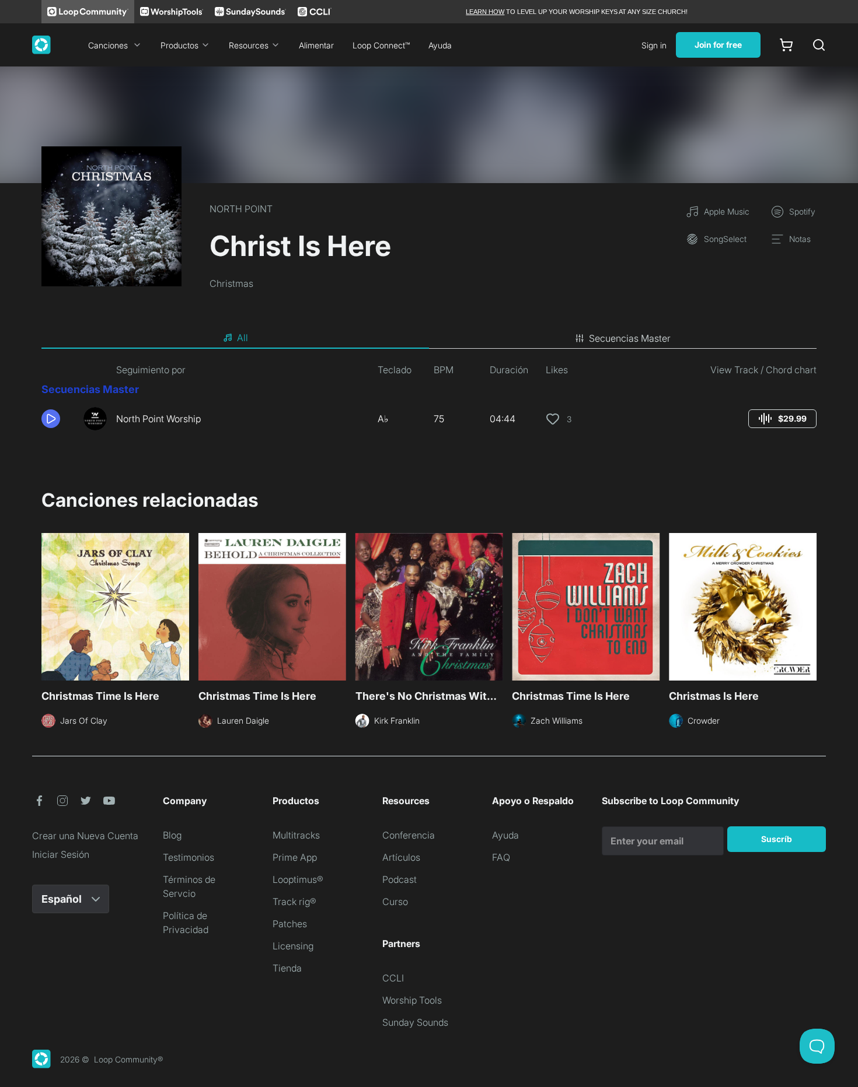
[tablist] (429, 338)
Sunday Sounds (415, 1022)
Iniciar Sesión (60, 854)
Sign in (654, 45)
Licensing (293, 946)
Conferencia (408, 835)
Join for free (718, 45)
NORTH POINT (241, 209)
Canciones (108, 45)
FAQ (501, 857)
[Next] (809, 605)
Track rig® (294, 901)
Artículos (401, 857)
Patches (290, 924)
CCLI (393, 978)
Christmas (231, 283)
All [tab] (242, 337)
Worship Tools (412, 1000)
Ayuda (440, 45)
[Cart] (786, 45)
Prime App (295, 857)
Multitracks (296, 835)
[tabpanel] (429, 401)
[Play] (50, 418)
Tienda (287, 968)
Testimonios (188, 857)
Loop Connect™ (381, 45)
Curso (395, 901)
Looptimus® (298, 879)
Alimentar (316, 45)
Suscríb (776, 839)
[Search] (819, 45)
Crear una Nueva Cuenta (85, 835)
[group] (782, 418)
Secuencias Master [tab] (630, 338)
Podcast (399, 879)
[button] (57, 418)
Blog (172, 835)
